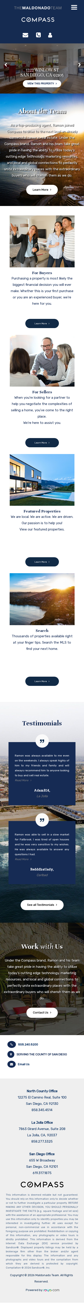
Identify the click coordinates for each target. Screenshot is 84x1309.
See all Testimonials (40, 904)
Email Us (24, 1064)
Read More (21, 780)
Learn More (40, 189)
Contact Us (40, 1012)
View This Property (40, 76)
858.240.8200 (28, 1044)
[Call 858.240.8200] (38, 35)
